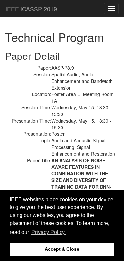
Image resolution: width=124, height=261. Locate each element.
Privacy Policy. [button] (48, 232)
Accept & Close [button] (62, 249)
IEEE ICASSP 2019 (31, 8)
